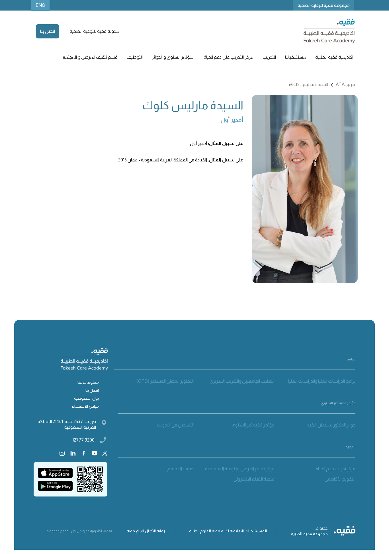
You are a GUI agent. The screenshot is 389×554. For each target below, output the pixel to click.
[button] (334, 57)
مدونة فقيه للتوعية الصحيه (94, 31)
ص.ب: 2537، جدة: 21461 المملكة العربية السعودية (67, 424)
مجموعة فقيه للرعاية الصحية (324, 5)
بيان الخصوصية (86, 398)
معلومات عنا (88, 382)
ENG (40, 5)
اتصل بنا (47, 31)
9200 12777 (83, 440)
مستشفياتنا (295, 57)
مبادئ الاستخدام (85, 406)
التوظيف (135, 57)
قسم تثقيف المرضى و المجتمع (90, 57)
